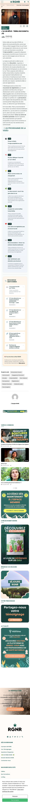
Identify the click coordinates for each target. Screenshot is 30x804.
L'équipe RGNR (15, 403)
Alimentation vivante (16, 372)
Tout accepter (15, 800)
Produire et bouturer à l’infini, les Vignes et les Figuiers (15, 444)
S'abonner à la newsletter (15, 709)
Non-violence (23, 378)
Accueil (2, 5)
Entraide (4, 378)
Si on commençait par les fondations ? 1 (11, 482)
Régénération (15, 381)
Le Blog (3, 777)
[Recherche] (28, 2)
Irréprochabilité (13, 378)
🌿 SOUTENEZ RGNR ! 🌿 (7, 755)
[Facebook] (12, 736)
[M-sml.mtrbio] (22, 736)
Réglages (15, 796)
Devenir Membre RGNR (7, 758)
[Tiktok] (19, 736)
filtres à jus (4, 463)
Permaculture (5, 381)
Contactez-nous (6, 760)
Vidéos (3, 771)
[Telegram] (7, 736)
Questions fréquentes (7, 752)
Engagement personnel (18, 375)
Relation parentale (7, 384)
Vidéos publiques (10, 5)
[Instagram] (17, 736)
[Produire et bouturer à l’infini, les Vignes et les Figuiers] (15, 436)
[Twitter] (15, 736)
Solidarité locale (18, 384)
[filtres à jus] (15, 455)
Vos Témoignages (6, 749)
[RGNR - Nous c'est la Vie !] (15, 2)
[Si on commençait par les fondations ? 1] (15, 474)
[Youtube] (10, 736)
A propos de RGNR (6, 746)
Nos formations (5, 774)
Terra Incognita (6, 387)
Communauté (5, 375)
